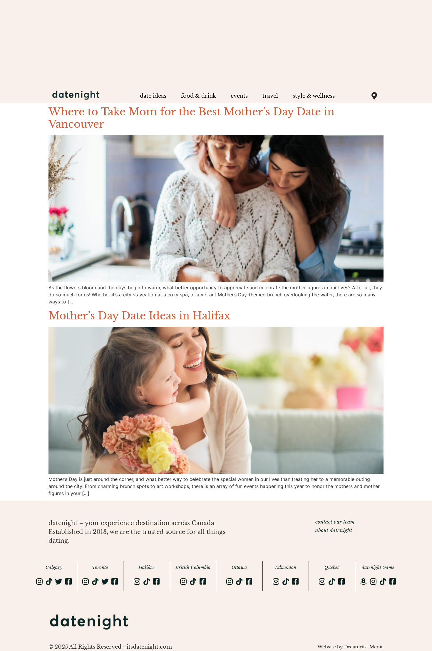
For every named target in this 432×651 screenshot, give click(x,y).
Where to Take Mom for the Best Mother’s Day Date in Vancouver (191, 117)
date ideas (153, 96)
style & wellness (314, 96)
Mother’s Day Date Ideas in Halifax (139, 315)
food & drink (198, 96)
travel (270, 96)
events (239, 96)
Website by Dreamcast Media (350, 647)
